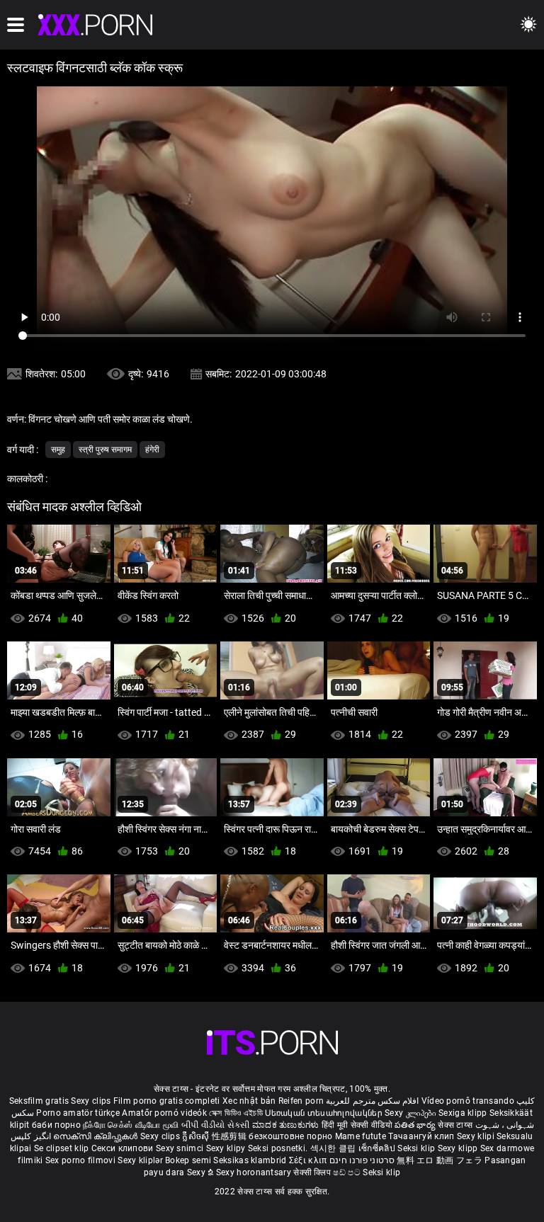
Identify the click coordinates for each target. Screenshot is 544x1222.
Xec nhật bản (249, 1101)
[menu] (15, 24)
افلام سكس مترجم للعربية (372, 1101)
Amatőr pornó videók (164, 1113)
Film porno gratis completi (166, 1101)
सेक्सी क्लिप (313, 1172)
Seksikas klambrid (250, 1160)
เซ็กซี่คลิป (377, 1148)
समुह (58, 450)
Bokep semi (188, 1160)
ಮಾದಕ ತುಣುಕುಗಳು (287, 1125)
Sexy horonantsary (254, 1172)
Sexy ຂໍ (201, 1172)
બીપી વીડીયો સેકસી (215, 1125)
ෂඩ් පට (348, 1172)
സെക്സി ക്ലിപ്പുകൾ (96, 1136)
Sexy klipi (477, 1136)
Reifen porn (301, 1101)
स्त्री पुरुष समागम (105, 450)
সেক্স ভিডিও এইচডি (236, 1113)
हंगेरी (152, 450)
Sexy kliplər (141, 1160)
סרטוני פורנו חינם (362, 1160)
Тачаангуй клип (422, 1136)
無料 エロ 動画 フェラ (439, 1160)
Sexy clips (92, 1101)
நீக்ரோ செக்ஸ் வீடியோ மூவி (130, 1125)
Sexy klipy (227, 1148)
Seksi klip (417, 1148)
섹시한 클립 (334, 1148)
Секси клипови (123, 1148)
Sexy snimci (181, 1148)
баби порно (56, 1125)
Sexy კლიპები (411, 1113)
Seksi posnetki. (279, 1148)
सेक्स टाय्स (456, 1125)
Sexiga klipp (463, 1113)
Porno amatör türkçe (78, 1113)
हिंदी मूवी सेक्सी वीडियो (357, 1125)
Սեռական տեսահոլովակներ (325, 1113)
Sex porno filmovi (80, 1160)
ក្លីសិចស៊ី (197, 1136)
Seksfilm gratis (39, 1101)
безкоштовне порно (290, 1136)
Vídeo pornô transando (467, 1101)
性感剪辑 (230, 1136)
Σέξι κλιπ (309, 1160)
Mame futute (360, 1136)
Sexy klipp (459, 1148)
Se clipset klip (62, 1148)
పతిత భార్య (416, 1125)
